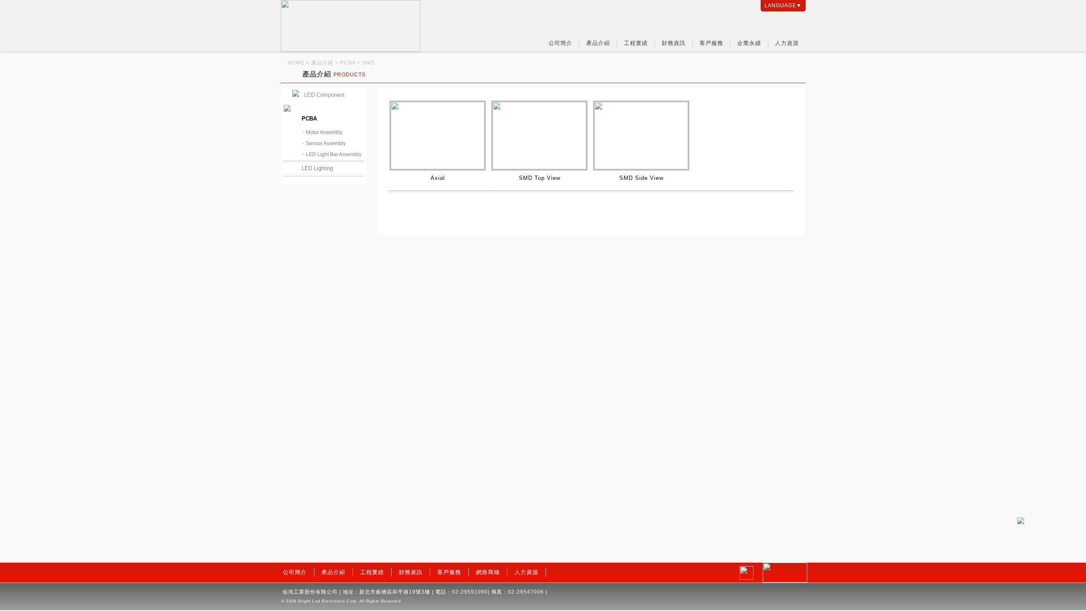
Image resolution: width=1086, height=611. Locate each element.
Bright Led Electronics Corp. (328, 601)
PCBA (309, 118)
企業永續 (749, 43)
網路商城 (488, 572)
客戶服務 (711, 43)
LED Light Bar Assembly (333, 154)
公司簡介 (560, 43)
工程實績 (636, 43)
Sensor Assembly (326, 143)
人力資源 (787, 43)
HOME (296, 63)
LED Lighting (317, 168)
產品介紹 (598, 43)
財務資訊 (674, 43)
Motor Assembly (324, 132)
